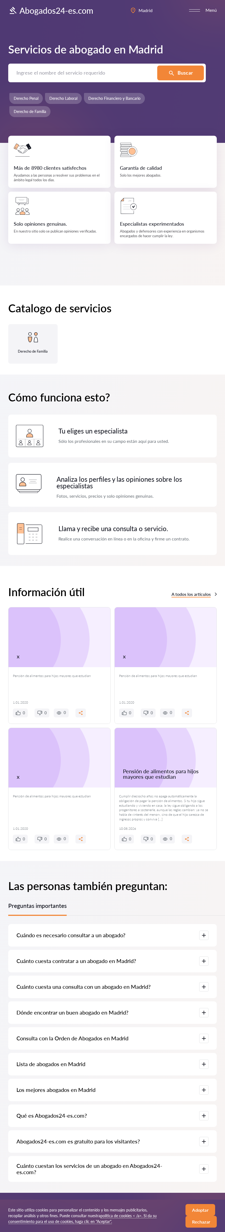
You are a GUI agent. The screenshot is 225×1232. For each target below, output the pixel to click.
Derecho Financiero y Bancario (114, 98)
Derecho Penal (26, 98)
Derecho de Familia (30, 111)
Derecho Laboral (63, 98)
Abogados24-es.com (56, 10)
